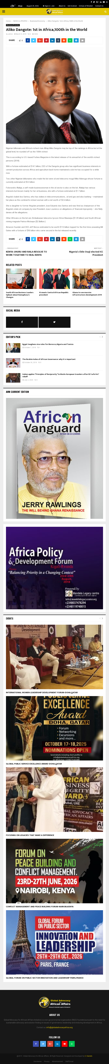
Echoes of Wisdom (86, 6)
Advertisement (57, 1061)
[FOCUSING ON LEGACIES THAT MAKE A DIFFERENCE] (54, 799)
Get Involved (72, 6)
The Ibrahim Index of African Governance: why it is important (49, 359)
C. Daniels (88, 1056)
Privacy (46, 1061)
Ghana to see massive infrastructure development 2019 (87, 293)
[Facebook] (36, 1044)
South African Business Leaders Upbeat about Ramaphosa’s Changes (19, 295)
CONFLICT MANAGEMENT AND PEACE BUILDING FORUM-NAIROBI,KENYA (40, 906)
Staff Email (69, 1061)
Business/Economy (13, 25)
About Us (62, 6)
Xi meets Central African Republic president (53, 293)
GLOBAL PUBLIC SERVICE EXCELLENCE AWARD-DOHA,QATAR (34, 764)
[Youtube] (65, 1044)
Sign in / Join (49, 6)
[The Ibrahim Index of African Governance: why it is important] (13, 363)
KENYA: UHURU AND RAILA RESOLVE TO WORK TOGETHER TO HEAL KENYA (26, 253)
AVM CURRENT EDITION (17, 391)
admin (10, 34)
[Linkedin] (57, 1044)
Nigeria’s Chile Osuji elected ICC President (86, 253)
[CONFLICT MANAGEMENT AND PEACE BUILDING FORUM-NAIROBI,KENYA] (54, 871)
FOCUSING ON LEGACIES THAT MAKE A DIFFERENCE (30, 835)
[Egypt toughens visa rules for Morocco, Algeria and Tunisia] (13, 348)
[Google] (50, 1044)
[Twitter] (43, 1044)
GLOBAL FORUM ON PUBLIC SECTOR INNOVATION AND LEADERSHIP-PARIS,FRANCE (44, 978)
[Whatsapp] (72, 1044)
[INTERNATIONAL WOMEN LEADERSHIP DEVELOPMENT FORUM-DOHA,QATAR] (54, 657)
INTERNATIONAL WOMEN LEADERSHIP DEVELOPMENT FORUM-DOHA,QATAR (42, 692)
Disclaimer (38, 1061)
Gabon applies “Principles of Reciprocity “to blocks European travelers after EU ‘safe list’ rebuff (60, 375)
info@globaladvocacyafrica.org (59, 1027)
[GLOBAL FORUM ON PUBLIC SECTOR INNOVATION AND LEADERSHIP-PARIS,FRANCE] (54, 942)
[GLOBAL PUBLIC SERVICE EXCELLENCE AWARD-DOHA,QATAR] (54, 728)
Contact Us (99, 6)
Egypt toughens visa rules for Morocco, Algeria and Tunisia (47, 344)
